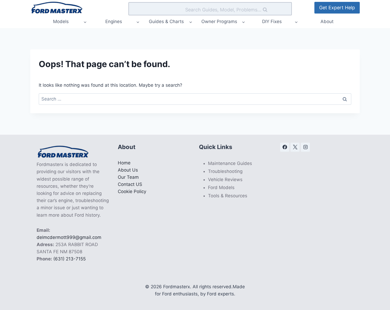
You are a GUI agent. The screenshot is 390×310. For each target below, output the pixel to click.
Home (124, 162)
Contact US (130, 184)
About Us (128, 170)
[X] (295, 147)
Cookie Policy (132, 191)
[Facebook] (284, 147)
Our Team (128, 177)
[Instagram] (305, 147)
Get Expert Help (337, 7)
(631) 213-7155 (69, 258)
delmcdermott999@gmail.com (69, 237)
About (326, 21)
